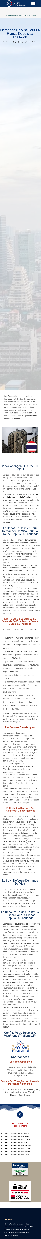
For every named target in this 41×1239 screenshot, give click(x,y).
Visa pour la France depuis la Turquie (17, 1148)
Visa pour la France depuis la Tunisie (17, 1139)
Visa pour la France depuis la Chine (16, 1154)
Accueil (8, 10)
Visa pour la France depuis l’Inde (15, 1142)
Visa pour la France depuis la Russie (17, 1151)
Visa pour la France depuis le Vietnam (17, 1145)
